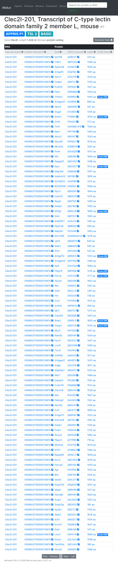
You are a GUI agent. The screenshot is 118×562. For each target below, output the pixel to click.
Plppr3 (58, 440)
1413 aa (91, 181)
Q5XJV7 (71, 479)
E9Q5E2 (71, 186)
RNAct (6, 7)
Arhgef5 (59, 71)
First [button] (45, 556)
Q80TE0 (71, 201)
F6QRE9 (71, 524)
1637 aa (91, 484)
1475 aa (91, 151)
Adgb (58, 365)
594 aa (91, 226)
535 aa (91, 250)
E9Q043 (71, 430)
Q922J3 (71, 290)
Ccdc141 (59, 385)
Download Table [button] (103, 40)
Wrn (57, 285)
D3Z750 (71, 444)
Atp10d (58, 405)
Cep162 (59, 315)
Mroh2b (59, 146)
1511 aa (91, 355)
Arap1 (58, 499)
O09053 (71, 285)
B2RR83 (71, 96)
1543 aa (91, 136)
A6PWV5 (72, 305)
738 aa (91, 295)
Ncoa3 (58, 549)
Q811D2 (71, 420)
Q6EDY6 (72, 196)
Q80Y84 (71, 335)
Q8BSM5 (72, 246)
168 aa (90, 544)
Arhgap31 (60, 360)
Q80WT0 (72, 241)
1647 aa (91, 395)
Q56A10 (71, 355)
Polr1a (58, 275)
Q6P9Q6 (72, 270)
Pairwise (28, 6)
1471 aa (91, 489)
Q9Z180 (71, 206)
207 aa (91, 106)
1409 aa (91, 201)
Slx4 (57, 216)
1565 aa (91, 216)
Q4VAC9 (72, 400)
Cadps (58, 81)
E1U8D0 (71, 111)
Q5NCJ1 (71, 454)
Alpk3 (58, 514)
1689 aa (91, 410)
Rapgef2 (59, 161)
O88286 (71, 156)
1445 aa (91, 96)
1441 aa (91, 479)
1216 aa (91, 270)
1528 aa (91, 76)
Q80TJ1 (71, 81)
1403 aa (91, 315)
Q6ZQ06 (72, 315)
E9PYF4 (71, 534)
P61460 (71, 380)
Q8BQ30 (72, 226)
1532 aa (91, 469)
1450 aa (91, 464)
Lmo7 (58, 534)
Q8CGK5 (72, 250)
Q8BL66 (71, 529)
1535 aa (91, 325)
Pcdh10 (58, 86)
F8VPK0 (71, 350)
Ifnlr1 (57, 250)
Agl (56, 469)
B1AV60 (71, 395)
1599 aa (91, 126)
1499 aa (91, 260)
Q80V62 (72, 464)
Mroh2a (59, 444)
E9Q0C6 (72, 484)
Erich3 (58, 524)
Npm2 (58, 106)
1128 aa (91, 425)
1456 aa (91, 345)
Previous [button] (54, 556)
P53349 (71, 231)
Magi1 (58, 489)
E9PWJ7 (71, 141)
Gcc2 (57, 459)
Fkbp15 (59, 270)
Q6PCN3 (72, 62)
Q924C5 (72, 514)
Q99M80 (72, 91)
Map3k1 (59, 231)
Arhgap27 (60, 101)
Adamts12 (60, 176)
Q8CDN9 (72, 345)
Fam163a (59, 544)
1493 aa (91, 131)
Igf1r (57, 310)
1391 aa (91, 290)
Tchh (57, 126)
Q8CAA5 (72, 544)
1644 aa (91, 191)
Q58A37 (71, 56)
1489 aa (91, 375)
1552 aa (91, 415)
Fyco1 (58, 340)
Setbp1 (58, 206)
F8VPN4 (71, 469)
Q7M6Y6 (72, 146)
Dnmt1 (58, 116)
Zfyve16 (59, 390)
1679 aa (91, 444)
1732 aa (91, 430)
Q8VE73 (71, 410)
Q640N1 (71, 425)
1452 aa (91, 499)
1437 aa (91, 340)
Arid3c (58, 305)
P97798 (71, 131)
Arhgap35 (60, 260)
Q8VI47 (71, 136)
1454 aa (91, 91)
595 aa (91, 246)
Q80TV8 (72, 325)
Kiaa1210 (59, 484)
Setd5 (58, 479)
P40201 (71, 121)
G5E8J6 (71, 295)
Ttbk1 (58, 62)
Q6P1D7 (71, 216)
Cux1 (57, 300)
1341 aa (91, 400)
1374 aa (91, 196)
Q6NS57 (72, 370)
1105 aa (91, 509)
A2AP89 (71, 181)
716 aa (90, 440)
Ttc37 (58, 350)
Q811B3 (71, 176)
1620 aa (91, 116)
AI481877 (60, 221)
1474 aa (91, 519)
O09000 (71, 549)
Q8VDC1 (72, 340)
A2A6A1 (71, 66)
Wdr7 (57, 375)
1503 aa (91, 370)
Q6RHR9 (72, 489)
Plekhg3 (59, 400)
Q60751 (71, 310)
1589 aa (91, 186)
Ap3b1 (58, 509)
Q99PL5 (71, 320)
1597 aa (91, 171)
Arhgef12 (59, 255)
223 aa (91, 56)
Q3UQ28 (72, 151)
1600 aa (91, 176)
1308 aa (91, 62)
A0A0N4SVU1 (74, 235)
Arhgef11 (59, 415)
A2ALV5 (71, 221)
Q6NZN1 (72, 191)
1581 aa (91, 71)
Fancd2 (59, 464)
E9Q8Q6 (72, 385)
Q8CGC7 (72, 166)
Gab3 (58, 246)
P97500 (71, 330)
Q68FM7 (72, 415)
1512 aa (91, 166)
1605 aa (91, 320)
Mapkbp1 (60, 370)
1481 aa (91, 221)
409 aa (91, 305)
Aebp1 (58, 425)
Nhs (57, 395)
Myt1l (57, 330)
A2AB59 (71, 101)
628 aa (91, 241)
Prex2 (58, 539)
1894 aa (91, 265)
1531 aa (91, 385)
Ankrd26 (59, 420)
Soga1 (58, 111)
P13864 (71, 116)
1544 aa (91, 335)
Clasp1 (58, 325)
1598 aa (91, 539)
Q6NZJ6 (72, 211)
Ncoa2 (58, 434)
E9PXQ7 (71, 86)
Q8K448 (71, 280)
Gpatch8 (59, 66)
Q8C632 (72, 504)
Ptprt (57, 91)
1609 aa (91, 454)
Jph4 (57, 241)
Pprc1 (58, 191)
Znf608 (59, 355)
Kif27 (57, 449)
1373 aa (91, 310)
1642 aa (91, 280)
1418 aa (91, 111)
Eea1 (57, 529)
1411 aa (91, 529)
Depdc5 (59, 380)
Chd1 (57, 121)
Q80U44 (72, 390)
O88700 (71, 474)
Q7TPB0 (71, 440)
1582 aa (91, 206)
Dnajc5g (59, 504)
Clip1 (57, 290)
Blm (57, 474)
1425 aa (91, 360)
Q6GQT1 (72, 519)
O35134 (71, 275)
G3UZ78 (72, 365)
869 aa (91, 101)
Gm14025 (60, 181)
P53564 (71, 300)
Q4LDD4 (72, 499)
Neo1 (57, 131)
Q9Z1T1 (71, 509)
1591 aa (91, 380)
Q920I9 (71, 375)
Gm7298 (59, 235)
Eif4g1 (58, 211)
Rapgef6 (59, 454)
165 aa (90, 504)
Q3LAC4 (72, 539)
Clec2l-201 (11, 56)
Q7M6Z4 (72, 449)
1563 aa (91, 350)
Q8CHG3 (72, 459)
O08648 (71, 171)
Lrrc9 (57, 345)
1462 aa (91, 434)
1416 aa (91, 405)
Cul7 (57, 410)
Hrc (57, 295)
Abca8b (59, 494)
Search (18, 6)
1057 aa (91, 86)
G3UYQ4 (72, 265)
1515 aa (91, 300)
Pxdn (57, 151)
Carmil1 (59, 196)
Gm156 (58, 56)
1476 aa (91, 235)
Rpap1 (58, 201)
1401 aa (91, 285)
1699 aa (91, 534)
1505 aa (91, 66)
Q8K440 (71, 494)
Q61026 (71, 434)
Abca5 (58, 280)
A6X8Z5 (71, 360)
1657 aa (91, 365)
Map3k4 (59, 171)
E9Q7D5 (72, 71)
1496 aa (91, 161)
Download (51, 6)
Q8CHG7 (72, 161)
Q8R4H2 (72, 255)
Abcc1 (58, 76)
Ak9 (57, 265)
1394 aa (91, 449)
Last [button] (73, 556)
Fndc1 (58, 430)
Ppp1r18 (59, 226)
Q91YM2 (72, 260)
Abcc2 (58, 136)
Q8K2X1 (71, 405)
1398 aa (91, 549)
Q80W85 (72, 106)
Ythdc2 (59, 96)
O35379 (71, 76)
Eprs (57, 166)
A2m (57, 519)
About (62, 6)
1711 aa (91, 121)
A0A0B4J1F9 (74, 126)
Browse (40, 6)
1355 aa (91, 81)
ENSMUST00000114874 (38, 56)
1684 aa (91, 156)
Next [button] (66, 556)
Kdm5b (58, 335)
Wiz (57, 156)
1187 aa (91, 330)
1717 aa (91, 275)
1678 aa (91, 141)
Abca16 (59, 141)
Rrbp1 (58, 320)
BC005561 (60, 186)
